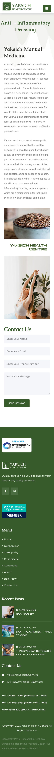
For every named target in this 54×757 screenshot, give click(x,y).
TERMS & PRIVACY (29, 748)
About (8, 572)
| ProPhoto (31, 743)
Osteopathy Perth (11, 739)
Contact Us (11, 585)
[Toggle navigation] (47, 8)
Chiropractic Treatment (14, 743)
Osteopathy (11, 552)
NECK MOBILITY (25, 614)
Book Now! (10, 578)
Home (8, 539)
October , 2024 (27, 610)
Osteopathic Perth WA (33, 739)
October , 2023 (27, 627)
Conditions (10, 565)
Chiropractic (11, 559)
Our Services (11, 546)
